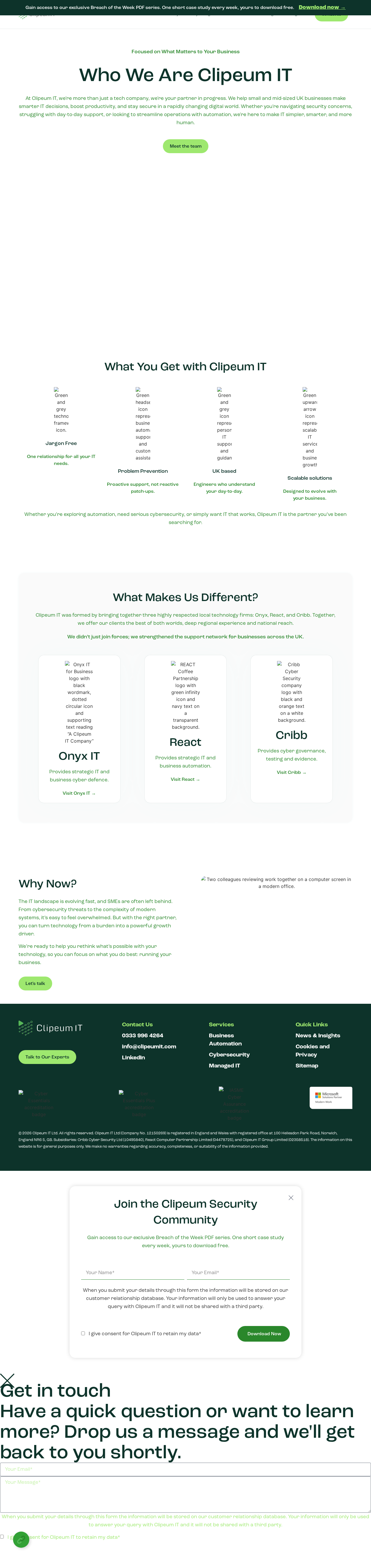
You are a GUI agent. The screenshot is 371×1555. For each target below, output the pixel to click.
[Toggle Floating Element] (21, 1540)
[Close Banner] (365, 7)
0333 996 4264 (142, 1035)
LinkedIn (133, 1057)
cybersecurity (167, 514)
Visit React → (185, 779)
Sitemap (307, 1065)
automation (101, 514)
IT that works (239, 514)
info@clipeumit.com (149, 1046)
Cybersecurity (229, 1054)
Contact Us (137, 1024)
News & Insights (318, 1035)
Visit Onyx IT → (79, 793)
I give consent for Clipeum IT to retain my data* (143, 1334)
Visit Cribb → (292, 772)
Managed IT (224, 1065)
